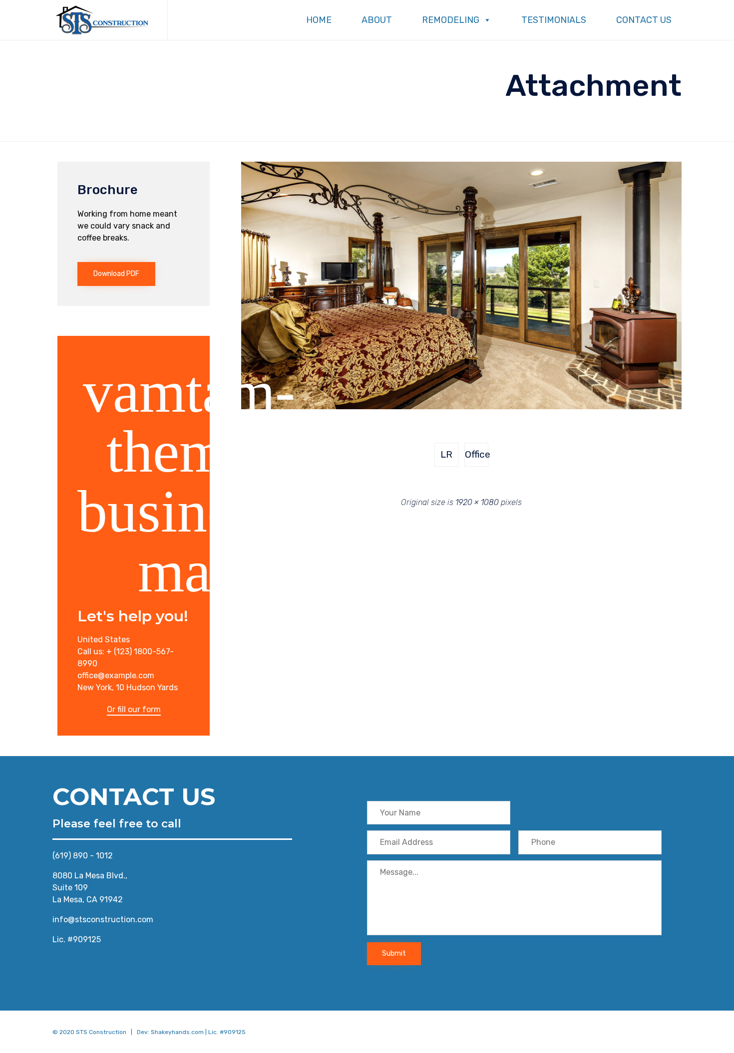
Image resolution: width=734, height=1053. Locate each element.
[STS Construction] (102, 20)
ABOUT (377, 19)
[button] (116, 274)
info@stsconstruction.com (102, 919)
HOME (319, 19)
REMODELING (450, 19)
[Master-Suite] (461, 407)
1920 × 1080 (477, 502)
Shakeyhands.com (177, 1032)
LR (446, 454)
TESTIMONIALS (553, 19)
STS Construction (101, 1032)
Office (476, 454)
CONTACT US (644, 19)
